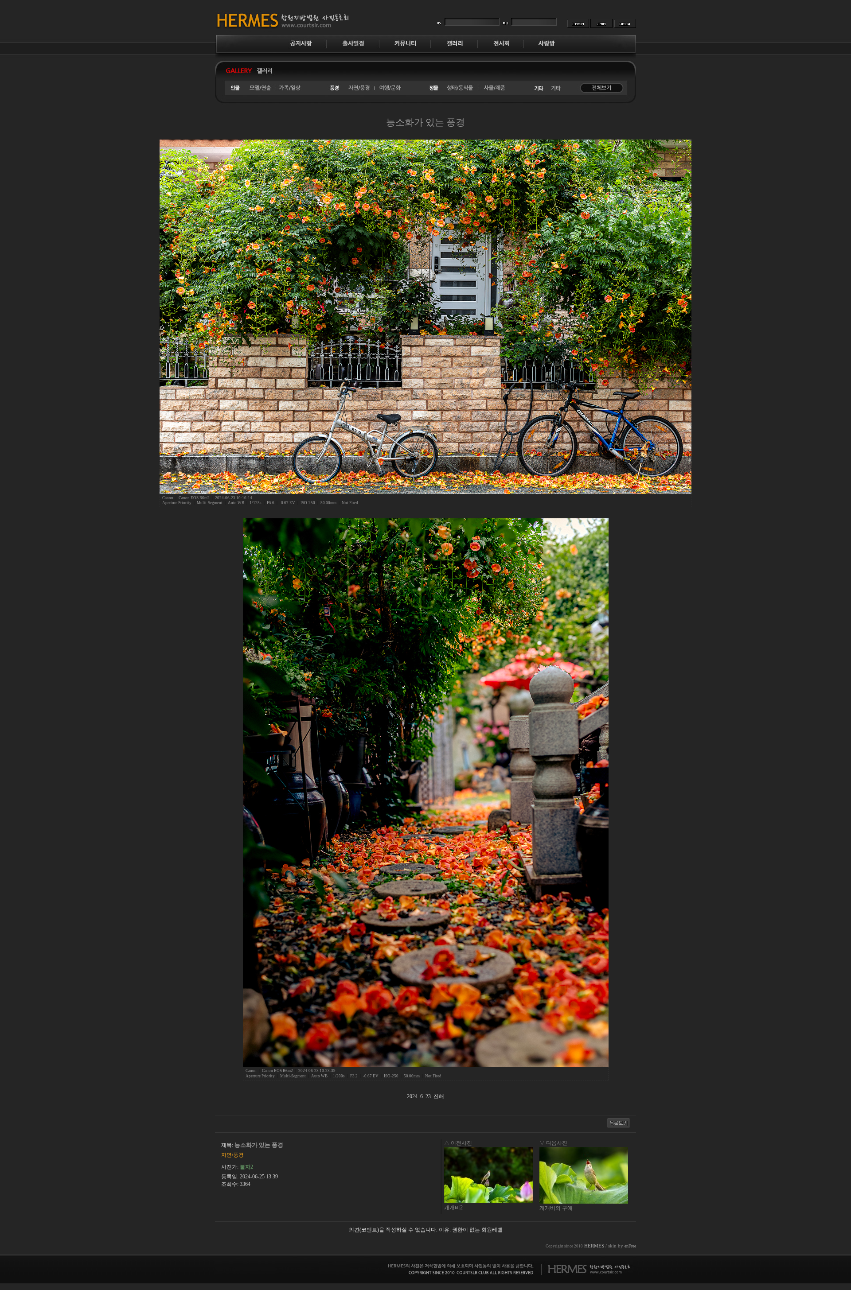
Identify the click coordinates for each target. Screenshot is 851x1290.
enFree (630, 1245)
